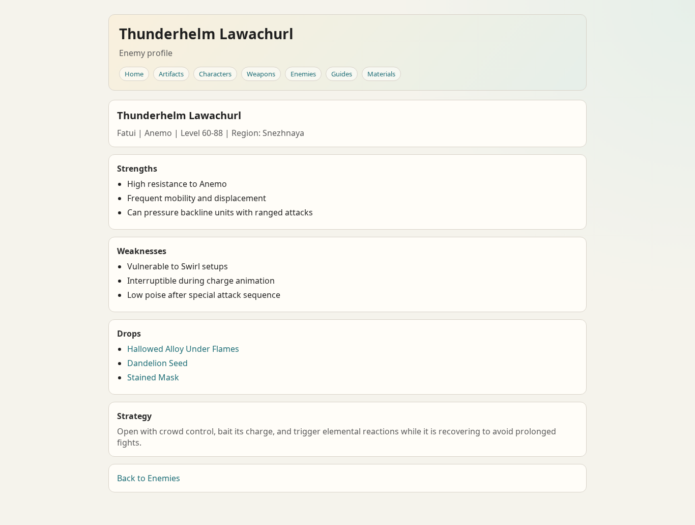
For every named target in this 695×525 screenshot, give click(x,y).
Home (134, 73)
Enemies (303, 73)
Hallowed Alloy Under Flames (183, 348)
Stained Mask (153, 377)
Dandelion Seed (157, 363)
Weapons (261, 73)
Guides (341, 73)
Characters (215, 73)
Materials (381, 73)
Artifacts (171, 73)
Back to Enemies (148, 478)
